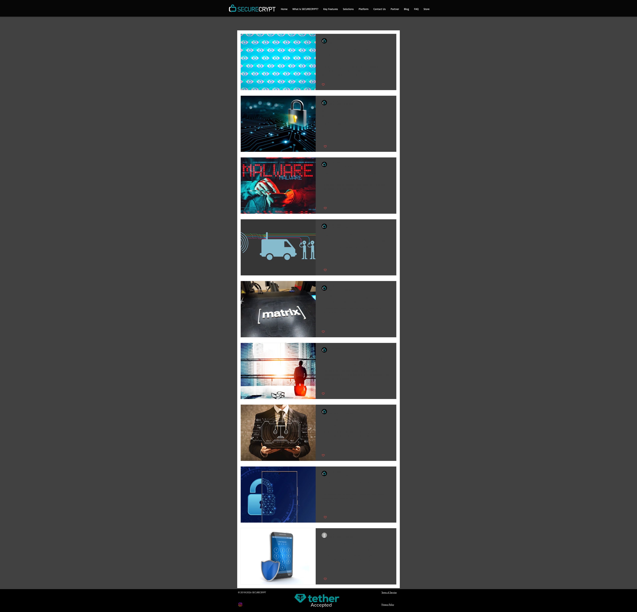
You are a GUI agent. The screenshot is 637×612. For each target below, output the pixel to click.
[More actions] (390, 41)
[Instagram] (240, 604)
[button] (392, 24)
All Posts (244, 23)
